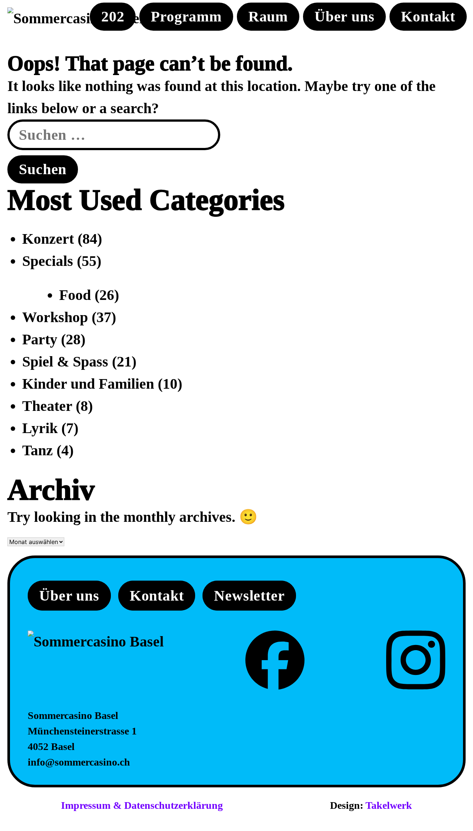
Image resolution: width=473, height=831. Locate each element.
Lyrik (40, 428)
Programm (186, 16)
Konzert (48, 238)
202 (112, 16)
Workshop (55, 317)
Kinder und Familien (88, 383)
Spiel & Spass (65, 361)
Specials (47, 261)
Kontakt (428, 16)
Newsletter (249, 595)
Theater (47, 406)
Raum (268, 16)
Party (39, 339)
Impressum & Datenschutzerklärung (142, 805)
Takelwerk (388, 805)
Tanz (37, 450)
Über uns (344, 16)
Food (75, 295)
